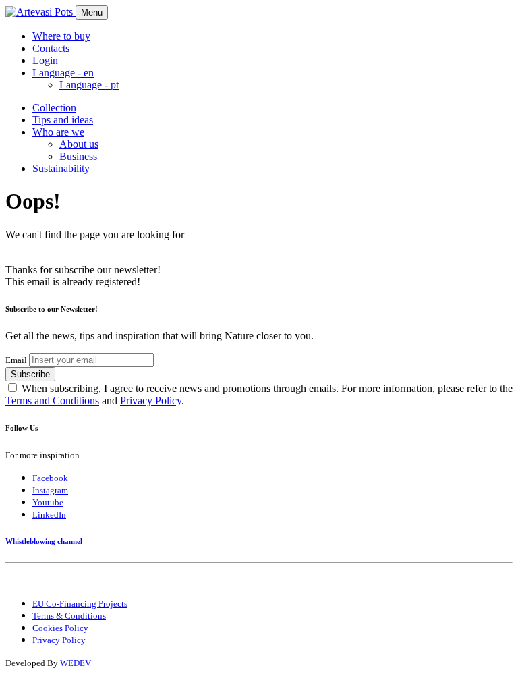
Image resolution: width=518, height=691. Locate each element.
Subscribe (30, 374)
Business (78, 156)
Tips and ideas (62, 120)
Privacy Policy (150, 400)
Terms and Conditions (52, 400)
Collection (54, 107)
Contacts (50, 48)
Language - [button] (63, 72)
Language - (89, 84)
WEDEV (75, 663)
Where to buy (61, 36)
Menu (92, 12)
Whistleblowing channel (43, 541)
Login (45, 60)
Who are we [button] (58, 132)
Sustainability (61, 168)
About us (78, 144)
